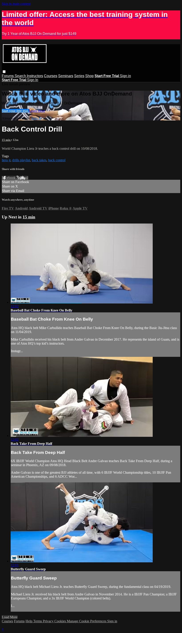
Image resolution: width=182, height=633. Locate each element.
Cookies (60, 621)
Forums (8, 76)
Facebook (9, 178)
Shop (89, 76)
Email (24, 178)
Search (21, 76)
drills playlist (21, 160)
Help (29, 621)
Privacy (48, 621)
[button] (4, 71)
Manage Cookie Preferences (87, 621)
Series (79, 76)
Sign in (125, 76)
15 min (6, 140)
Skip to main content (16, 4)
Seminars (65, 76)
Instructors (35, 76)
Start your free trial (15, 111)
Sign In (32, 80)
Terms (38, 621)
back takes (39, 160)
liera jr (6, 160)
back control (56, 160)
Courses (50, 76)
